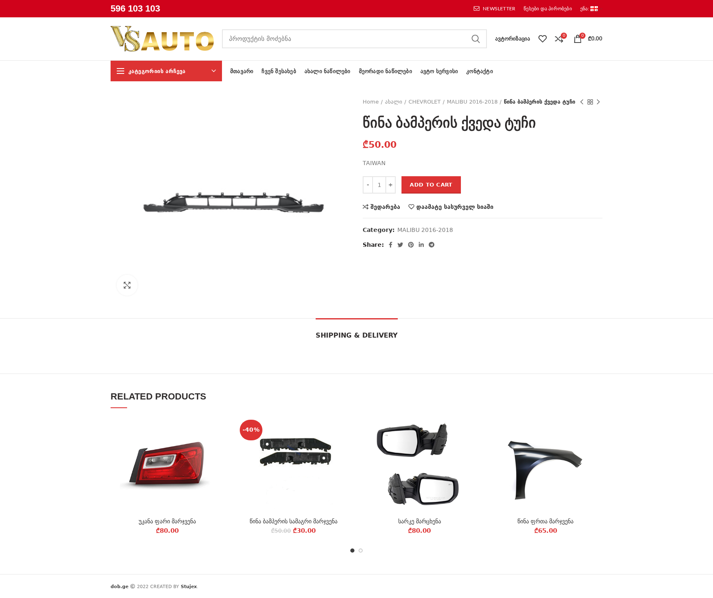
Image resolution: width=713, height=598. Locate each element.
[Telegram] (431, 244)
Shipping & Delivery (357, 335)
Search (475, 38)
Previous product (582, 102)
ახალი (393, 102)
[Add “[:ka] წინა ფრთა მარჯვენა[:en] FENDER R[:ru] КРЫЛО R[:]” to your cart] (596, 449)
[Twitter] (400, 244)
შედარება (385, 207)
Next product (598, 102)
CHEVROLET (424, 102)
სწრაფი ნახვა (218, 467)
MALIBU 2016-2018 (472, 102)
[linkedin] (421, 244)
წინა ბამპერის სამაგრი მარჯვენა (294, 521)
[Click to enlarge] (127, 285)
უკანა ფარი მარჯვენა (167, 521)
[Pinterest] (411, 244)
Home (371, 102)
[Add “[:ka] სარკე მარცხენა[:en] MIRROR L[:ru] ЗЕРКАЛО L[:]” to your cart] (470, 449)
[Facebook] (390, 244)
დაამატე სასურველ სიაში (454, 207)
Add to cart (431, 185)
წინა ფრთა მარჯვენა (545, 521)
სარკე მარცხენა (419, 521)
